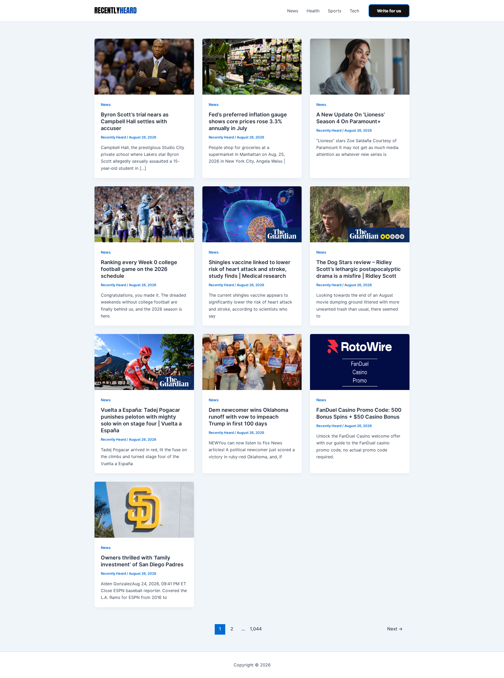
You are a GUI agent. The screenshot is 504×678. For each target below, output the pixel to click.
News (292, 10)
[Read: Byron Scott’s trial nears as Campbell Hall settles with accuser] (144, 66)
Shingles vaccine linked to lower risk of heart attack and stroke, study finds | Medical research (249, 269)
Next (395, 628)
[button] (389, 10)
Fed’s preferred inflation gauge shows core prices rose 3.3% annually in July (248, 121)
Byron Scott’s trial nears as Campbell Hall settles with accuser (135, 121)
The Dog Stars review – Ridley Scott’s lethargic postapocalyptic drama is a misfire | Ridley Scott (358, 269)
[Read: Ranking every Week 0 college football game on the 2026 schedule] (144, 214)
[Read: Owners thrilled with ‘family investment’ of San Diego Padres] (144, 509)
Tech (354, 10)
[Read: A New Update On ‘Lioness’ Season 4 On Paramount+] (360, 66)
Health (313, 10)
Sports (334, 10)
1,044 (255, 628)
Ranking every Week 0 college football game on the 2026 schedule (139, 269)
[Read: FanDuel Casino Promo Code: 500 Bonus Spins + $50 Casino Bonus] (360, 361)
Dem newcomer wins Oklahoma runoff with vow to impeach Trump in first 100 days (248, 417)
